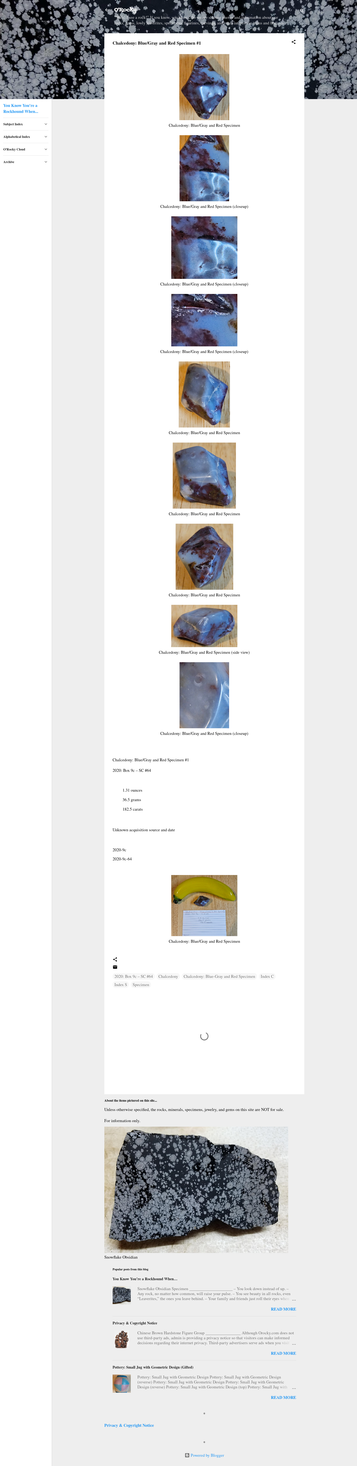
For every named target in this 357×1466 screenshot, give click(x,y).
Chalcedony (168, 976)
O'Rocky (125, 10)
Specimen (141, 984)
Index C (267, 976)
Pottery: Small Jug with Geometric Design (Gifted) (153, 1367)
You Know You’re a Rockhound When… (145, 1278)
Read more (283, 1309)
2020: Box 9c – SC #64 (133, 976)
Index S (120, 984)
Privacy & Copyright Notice (135, 1323)
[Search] (301, 11)
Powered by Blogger (207, 1455)
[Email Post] (115, 968)
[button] (293, 42)
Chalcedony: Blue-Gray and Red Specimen (219, 976)
